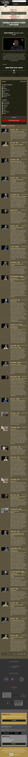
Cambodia (5, 105)
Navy (4, 91)
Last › (14, 654)
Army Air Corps (6, 90)
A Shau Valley (6, 111)
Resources (6, 733)
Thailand (5, 106)
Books (16, 733)
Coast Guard (5, 93)
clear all (14, 117)
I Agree (11, 754)
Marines (5, 88)
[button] (14, 43)
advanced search (14, 120)
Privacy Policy (16, 754)
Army (4, 86)
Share (4, 64)
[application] (14, 44)
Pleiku (4, 113)
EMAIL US (14, 744)
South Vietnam (6, 103)
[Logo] (22, 40)
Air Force (5, 96)
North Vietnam (6, 102)
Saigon (4, 110)
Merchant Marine (6, 95)
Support (14, 720)
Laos (4, 108)
